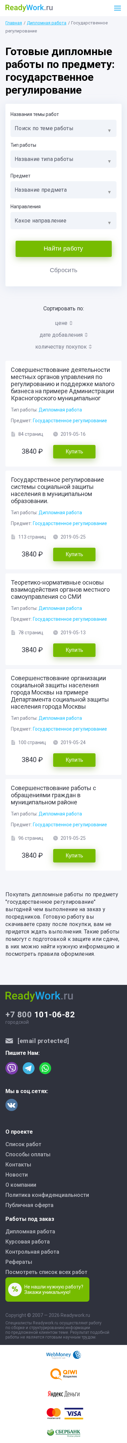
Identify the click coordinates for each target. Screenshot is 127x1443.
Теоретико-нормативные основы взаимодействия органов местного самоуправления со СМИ (60, 589)
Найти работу (63, 248)
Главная (13, 22)
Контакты (18, 1164)
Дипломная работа (46, 22)
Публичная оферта (29, 1205)
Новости (16, 1175)
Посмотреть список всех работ (46, 1272)
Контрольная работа (32, 1252)
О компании (20, 1185)
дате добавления (61, 335)
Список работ (23, 1144)
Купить (74, 451)
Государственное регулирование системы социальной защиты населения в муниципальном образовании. (57, 490)
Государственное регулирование (70, 420)
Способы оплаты (27, 1154)
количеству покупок (61, 347)
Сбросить (63, 270)
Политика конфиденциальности (47, 1195)
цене (61, 323)
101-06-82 (40, 1014)
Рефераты (18, 1262)
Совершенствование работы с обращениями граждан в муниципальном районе (53, 795)
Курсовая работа (27, 1241)
